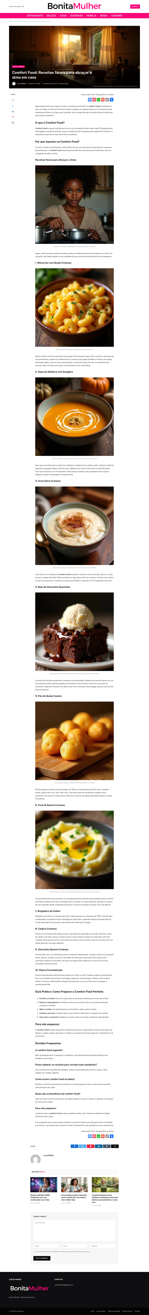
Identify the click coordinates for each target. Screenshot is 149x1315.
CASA (63, 15)
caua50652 (22, 83)
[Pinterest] (13, 117)
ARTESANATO (35, 15)
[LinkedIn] (13, 111)
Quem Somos (101, 1311)
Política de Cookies (114, 1311)
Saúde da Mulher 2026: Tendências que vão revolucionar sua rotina (40, 1197)
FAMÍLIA (91, 15)
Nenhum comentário (51, 83)
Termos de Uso (127, 1311)
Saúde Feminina (18, 66)
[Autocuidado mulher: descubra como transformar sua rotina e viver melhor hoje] (74, 1184)
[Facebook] (13, 100)
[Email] (13, 122)
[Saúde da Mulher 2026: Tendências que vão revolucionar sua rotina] (43, 1184)
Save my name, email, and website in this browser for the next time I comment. (63, 1251)
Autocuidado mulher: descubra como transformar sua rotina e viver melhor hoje (74, 1197)
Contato (137, 1311)
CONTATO (135, 6)
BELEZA (51, 15)
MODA (103, 15)
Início (10, 21)
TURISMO (116, 15)
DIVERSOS (76, 15)
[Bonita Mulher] (75, 6)
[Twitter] (13, 106)
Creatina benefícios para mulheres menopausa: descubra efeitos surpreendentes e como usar (105, 1198)
